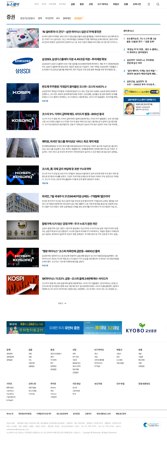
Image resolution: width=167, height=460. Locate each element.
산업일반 (75, 372)
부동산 (116, 4)
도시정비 (119, 360)
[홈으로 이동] (13, 4)
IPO (58, 18)
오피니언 (137, 4)
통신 (95, 354)
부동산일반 (120, 363)
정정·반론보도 (144, 383)
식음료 (140, 357)
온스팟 (75, 388)
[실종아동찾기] (129, 104)
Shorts (53, 388)
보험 (30, 357)
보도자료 (98, 383)
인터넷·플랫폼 (99, 360)
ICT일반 (97, 366)
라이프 (44, 4)
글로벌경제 (10, 357)
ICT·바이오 (103, 4)
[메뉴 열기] (148, 4)
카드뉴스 (53, 394)
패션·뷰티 (141, 360)
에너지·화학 (76, 366)
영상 (51, 391)
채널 (139, 354)
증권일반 (78, 18)
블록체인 (67, 18)
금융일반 (31, 366)
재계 (74, 354)
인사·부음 (121, 383)
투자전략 (49, 18)
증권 (82, 4)
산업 (91, 4)
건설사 (119, 354)
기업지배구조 (11, 397)
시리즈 (36, 4)
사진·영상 (62, 4)
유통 (126, 4)
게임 (95, 357)
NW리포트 (10, 388)
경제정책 (9, 354)
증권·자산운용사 (27, 18)
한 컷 (74, 394)
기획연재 (53, 397)
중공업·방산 (76, 363)
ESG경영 (52, 4)
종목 (40, 18)
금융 (73, 4)
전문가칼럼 (32, 388)
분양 (118, 357)
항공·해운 (76, 369)
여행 (139, 363)
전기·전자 (76, 357)
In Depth (10, 400)
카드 (30, 360)
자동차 (75, 360)
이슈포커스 (10, 394)
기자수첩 (31, 394)
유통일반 (141, 366)
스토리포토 (76, 391)
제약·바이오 (98, 363)
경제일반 (9, 360)
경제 (8, 349)
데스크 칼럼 (32, 391)
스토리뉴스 (10, 391)
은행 (30, 354)
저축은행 (31, 363)
